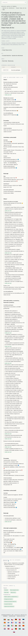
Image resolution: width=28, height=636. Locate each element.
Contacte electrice (12, 576)
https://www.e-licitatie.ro (9, 502)
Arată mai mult (8, 94)
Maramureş (10, 61)
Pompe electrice (11, 578)
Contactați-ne (21, 616)
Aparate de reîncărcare (8, 8)
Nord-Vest (4, 61)
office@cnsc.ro (10, 545)
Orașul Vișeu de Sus (21, 8)
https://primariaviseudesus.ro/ (10, 159)
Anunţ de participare (15, 70)
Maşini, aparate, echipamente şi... (11, 596)
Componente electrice (12, 575)
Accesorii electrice (6, 55)
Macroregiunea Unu (14, 590)
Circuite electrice (11, 573)
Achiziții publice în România (8, 6)
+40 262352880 (11, 162)
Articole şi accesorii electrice (12, 568)
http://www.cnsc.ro (15, 549)
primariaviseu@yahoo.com (13, 161)
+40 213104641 (11, 544)
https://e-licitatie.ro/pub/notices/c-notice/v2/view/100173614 (11, 166)
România (6, 590)
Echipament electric (9, 566)
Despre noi (12, 616)
